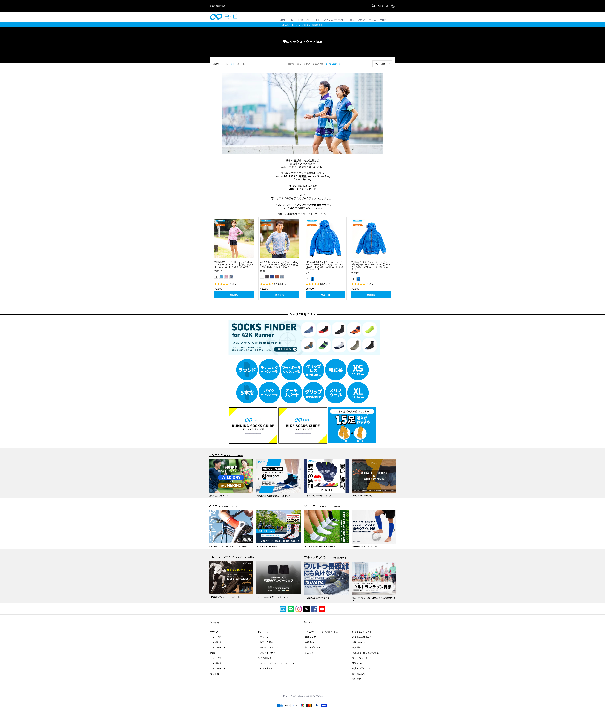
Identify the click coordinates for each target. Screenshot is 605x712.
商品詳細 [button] (234, 294)
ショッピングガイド (362, 631)
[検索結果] (373, 6)
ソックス (215, 636)
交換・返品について (362, 668)
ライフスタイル (265, 668)
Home (291, 63)
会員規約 (309, 642)
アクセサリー (218, 647)
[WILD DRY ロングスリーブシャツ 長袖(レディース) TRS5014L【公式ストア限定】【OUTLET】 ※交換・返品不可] (234, 238)
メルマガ (309, 652)
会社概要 (356, 678)
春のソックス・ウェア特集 (310, 63)
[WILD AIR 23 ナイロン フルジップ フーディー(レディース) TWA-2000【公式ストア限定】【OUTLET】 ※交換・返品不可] (371, 238)
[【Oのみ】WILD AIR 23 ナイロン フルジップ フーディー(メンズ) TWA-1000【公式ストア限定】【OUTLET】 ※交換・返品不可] (325, 238)
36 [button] (238, 63)
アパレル (215, 642)
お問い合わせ (358, 642)
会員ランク (310, 636)
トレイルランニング (269, 647)
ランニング (263, 631)
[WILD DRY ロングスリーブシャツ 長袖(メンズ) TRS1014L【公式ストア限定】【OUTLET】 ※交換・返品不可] (279, 238)
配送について (358, 663)
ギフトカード (217, 673)
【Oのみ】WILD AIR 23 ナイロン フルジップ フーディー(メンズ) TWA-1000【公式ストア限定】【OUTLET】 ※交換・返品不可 (324, 265)
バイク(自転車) (265, 658)
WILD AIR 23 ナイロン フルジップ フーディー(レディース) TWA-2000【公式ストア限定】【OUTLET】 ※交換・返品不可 (370, 265)
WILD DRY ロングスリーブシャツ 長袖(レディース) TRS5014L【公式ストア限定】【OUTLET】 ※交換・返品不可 (233, 264)
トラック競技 (265, 642)
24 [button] (232, 63)
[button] (383, 6)
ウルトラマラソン (267, 652)
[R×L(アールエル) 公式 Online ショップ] (224, 17)
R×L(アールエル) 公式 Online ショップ (299, 695)
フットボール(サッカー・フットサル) (276, 663)
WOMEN (218, 270)
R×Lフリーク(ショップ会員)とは (321, 631)
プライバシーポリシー (363, 658)
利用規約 (356, 647)
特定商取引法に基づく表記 (365, 652)
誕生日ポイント (312, 647)
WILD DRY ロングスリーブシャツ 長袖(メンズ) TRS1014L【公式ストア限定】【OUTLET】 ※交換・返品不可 (279, 264)
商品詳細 (325, 294)
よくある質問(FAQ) (218, 6)
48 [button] (244, 63)
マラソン (263, 636)
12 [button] (227, 63)
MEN (262, 270)
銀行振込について (361, 673)
